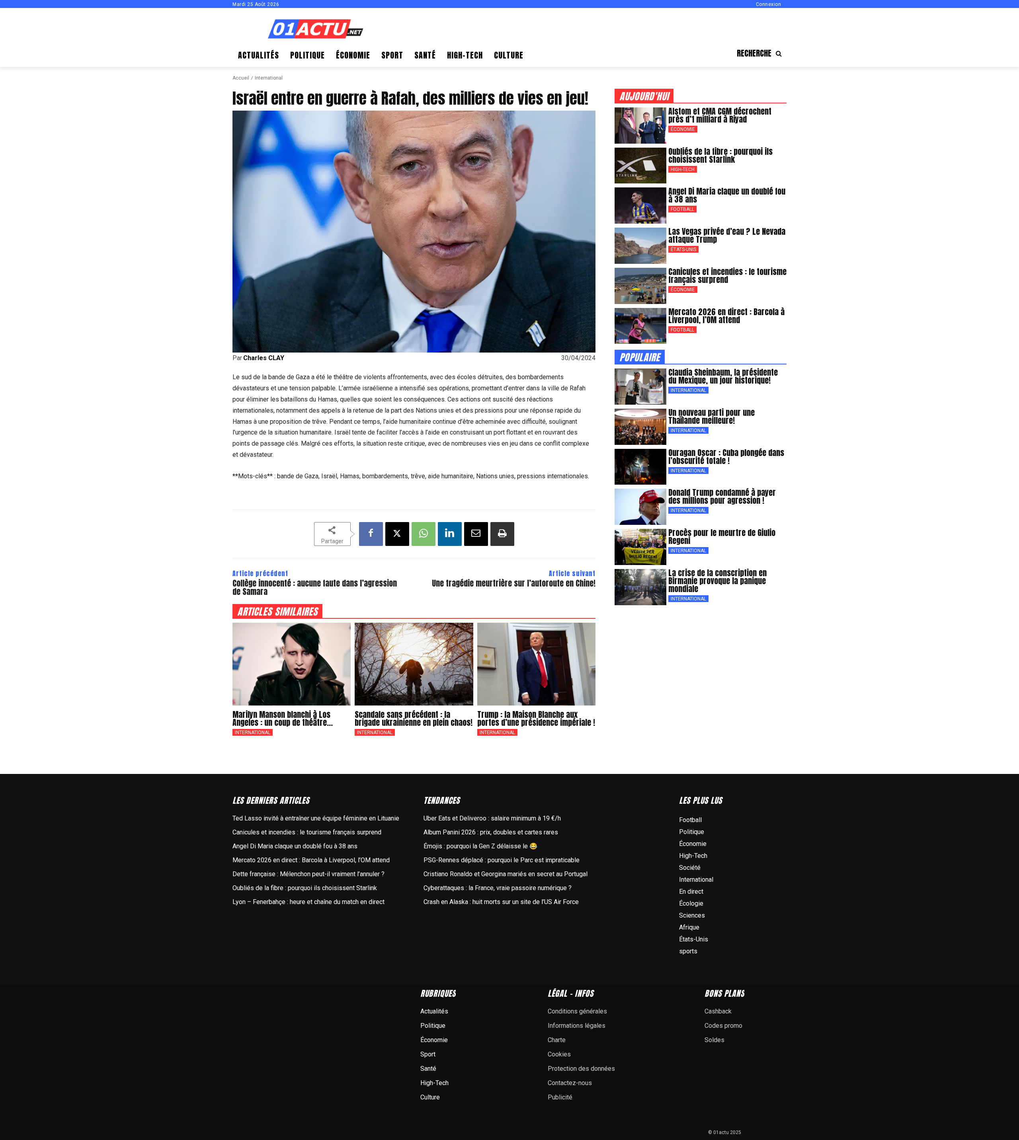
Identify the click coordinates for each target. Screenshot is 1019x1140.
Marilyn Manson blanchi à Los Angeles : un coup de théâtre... (282, 718)
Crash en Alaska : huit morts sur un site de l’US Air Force (501, 902)
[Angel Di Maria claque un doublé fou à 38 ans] (640, 205)
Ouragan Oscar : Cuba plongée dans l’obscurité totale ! (726, 456)
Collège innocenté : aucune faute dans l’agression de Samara (314, 587)
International (269, 78)
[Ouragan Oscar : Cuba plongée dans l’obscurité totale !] (640, 467)
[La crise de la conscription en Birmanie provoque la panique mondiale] (640, 587)
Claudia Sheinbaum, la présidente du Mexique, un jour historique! (723, 376)
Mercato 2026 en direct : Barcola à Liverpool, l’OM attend (726, 316)
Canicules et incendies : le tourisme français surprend (727, 275)
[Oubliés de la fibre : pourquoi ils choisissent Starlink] (640, 166)
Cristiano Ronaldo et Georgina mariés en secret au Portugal (506, 874)
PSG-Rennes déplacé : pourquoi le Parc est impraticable (502, 860)
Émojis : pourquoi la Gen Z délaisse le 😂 (480, 846)
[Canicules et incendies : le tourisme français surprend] (640, 286)
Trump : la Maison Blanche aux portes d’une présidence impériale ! (536, 718)
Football (682, 209)
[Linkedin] (450, 534)
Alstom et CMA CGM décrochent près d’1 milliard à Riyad (719, 115)
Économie (683, 129)
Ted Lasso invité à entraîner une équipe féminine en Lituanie (315, 818)
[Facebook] (371, 534)
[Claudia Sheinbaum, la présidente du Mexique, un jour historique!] (640, 386)
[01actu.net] (315, 29)
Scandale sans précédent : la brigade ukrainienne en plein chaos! (413, 718)
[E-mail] (476, 534)
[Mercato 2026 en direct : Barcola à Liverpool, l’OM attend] (640, 326)
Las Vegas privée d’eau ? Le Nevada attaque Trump (726, 235)
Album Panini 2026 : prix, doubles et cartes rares (491, 832)
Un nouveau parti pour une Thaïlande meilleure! (711, 416)
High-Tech (683, 169)
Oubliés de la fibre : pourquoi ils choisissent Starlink (720, 155)
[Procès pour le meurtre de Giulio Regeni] (640, 547)
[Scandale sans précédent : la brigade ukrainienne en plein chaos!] (414, 664)
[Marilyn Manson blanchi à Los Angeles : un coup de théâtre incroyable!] (291, 664)
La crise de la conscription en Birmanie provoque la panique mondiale (717, 581)
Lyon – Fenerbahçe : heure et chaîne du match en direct (308, 902)
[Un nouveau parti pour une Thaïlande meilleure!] (640, 427)
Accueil (240, 78)
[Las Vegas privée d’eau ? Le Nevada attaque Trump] (640, 246)
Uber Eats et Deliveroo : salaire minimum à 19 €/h (492, 818)
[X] (397, 534)
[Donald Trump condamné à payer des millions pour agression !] (640, 507)
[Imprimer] (502, 534)
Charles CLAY (263, 358)
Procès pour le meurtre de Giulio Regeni (721, 536)
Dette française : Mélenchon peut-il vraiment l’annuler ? (308, 874)
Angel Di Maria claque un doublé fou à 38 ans (726, 195)
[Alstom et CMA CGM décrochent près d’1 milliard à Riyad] (640, 125)
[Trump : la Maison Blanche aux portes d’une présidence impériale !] (536, 664)
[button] (762, 53)
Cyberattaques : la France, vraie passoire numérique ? (498, 888)
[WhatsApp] (423, 534)
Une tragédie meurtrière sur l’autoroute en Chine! (513, 583)
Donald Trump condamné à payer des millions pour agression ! (722, 496)
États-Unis (683, 249)
